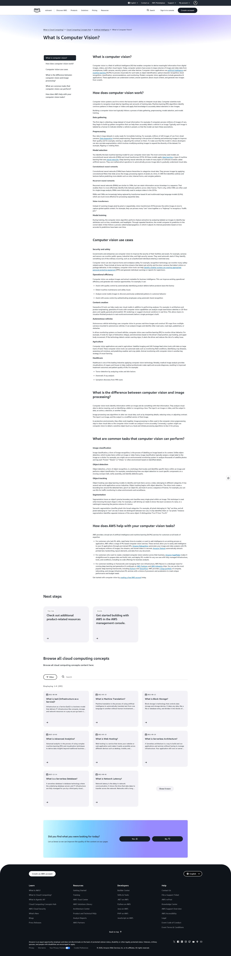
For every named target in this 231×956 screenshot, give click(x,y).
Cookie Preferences (81, 948)
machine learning (99, 73)
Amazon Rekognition (140, 546)
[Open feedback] (228, 478)
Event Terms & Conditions (173, 927)
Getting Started (79, 890)
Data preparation (106, 138)
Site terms (42, 948)
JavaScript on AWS (125, 918)
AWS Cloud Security (37, 909)
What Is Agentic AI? (37, 899)
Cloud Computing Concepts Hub (79, 30)
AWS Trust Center (80, 899)
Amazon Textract (159, 548)
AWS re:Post (167, 899)
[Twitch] (190, 942)
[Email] (201, 942)
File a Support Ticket (170, 895)
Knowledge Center (169, 904)
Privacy (31, 948)
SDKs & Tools (123, 895)
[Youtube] (193, 942)
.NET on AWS (122, 899)
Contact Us (166, 890)
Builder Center (123, 890)
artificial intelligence (175, 70)
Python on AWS (124, 904)
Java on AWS (122, 909)
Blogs (31, 918)
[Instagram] (186, 942)
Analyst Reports (80, 918)
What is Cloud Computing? (53, 30)
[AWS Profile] (195, 3)
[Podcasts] (197, 942)
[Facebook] (178, 942)
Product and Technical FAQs (84, 913)
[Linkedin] (182, 942)
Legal (164, 918)
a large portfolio (166, 569)
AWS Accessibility (169, 913)
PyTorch (133, 569)
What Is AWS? (35, 890)
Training (76, 895)
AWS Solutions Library (82, 904)
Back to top (114, 932)
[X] (174, 942)
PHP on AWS (122, 913)
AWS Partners (79, 922)
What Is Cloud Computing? (40, 895)
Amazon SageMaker (172, 555)
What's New (34, 913)
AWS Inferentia (157, 566)
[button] (62, 10)
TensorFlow (143, 569)
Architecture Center (81, 909)
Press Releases (35, 922)
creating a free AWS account (130, 577)
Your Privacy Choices (57, 948)
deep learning (167, 157)
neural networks (113, 159)
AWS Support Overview (172, 909)
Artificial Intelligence (101, 30)
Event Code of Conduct (171, 922)
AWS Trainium (142, 566)
